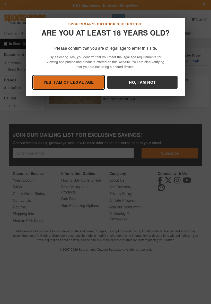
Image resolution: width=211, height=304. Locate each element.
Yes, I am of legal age (68, 82)
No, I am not (142, 82)
